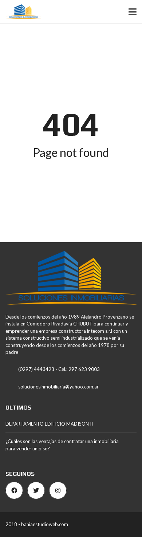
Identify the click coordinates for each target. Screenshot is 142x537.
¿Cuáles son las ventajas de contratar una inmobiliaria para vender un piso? (62, 444)
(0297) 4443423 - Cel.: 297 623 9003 (59, 369)
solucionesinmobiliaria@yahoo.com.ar (58, 387)
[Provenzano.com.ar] (20, 12)
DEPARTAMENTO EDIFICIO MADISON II (49, 424)
